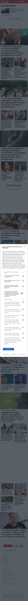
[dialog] (14, 300)
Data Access (14, 354)
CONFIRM (8, 349)
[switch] (22, 276)
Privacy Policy (22, 354)
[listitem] (14, 273)
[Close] (25, 247)
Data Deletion (6, 354)
